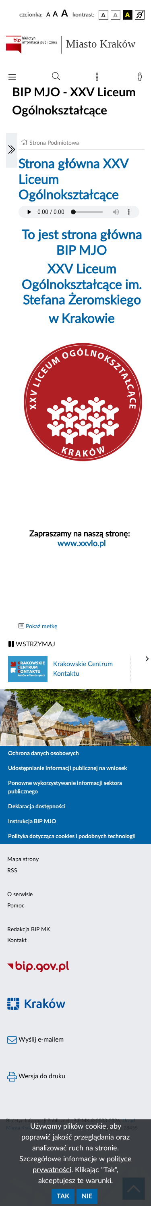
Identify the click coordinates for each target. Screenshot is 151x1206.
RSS (12, 871)
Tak (63, 1196)
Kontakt (17, 940)
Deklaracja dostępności (37, 807)
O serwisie (20, 894)
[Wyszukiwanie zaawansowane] (56, 77)
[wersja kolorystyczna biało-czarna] (115, 15)
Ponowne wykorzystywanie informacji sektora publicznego (65, 787)
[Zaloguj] (141, 78)
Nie (87, 1196)
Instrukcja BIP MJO (32, 821)
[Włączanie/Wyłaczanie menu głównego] (12, 78)
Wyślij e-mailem (40, 1039)
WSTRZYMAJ (34, 644)
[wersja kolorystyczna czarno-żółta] (127, 15)
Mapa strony (23, 859)
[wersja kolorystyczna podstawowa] (103, 15)
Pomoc (16, 906)
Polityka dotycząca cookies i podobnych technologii (72, 836)
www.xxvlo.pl (82, 544)
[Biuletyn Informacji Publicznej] (75, 971)
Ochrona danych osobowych (43, 753)
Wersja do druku (41, 1076)
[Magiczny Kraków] (75, 1008)
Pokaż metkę (41, 626)
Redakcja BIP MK (28, 929)
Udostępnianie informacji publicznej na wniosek (67, 768)
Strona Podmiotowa (54, 143)
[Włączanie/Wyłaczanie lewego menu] (11, 150)
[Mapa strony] (98, 78)
